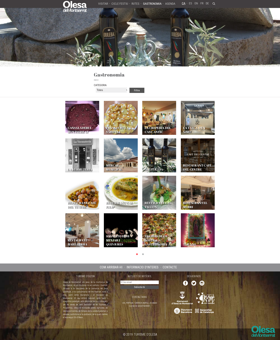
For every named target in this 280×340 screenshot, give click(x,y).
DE (207, 3)
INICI (96, 80)
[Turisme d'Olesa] (75, 6)
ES (190, 3)
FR (201, 3)
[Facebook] (185, 283)
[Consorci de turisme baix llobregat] (205, 298)
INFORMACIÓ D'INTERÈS (142, 267)
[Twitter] (193, 283)
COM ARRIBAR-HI (111, 267)
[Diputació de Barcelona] (183, 311)
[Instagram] (201, 283)
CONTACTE (170, 267)
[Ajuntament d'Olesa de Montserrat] (182, 297)
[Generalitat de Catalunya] (205, 311)
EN (196, 3)
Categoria (100, 85)
